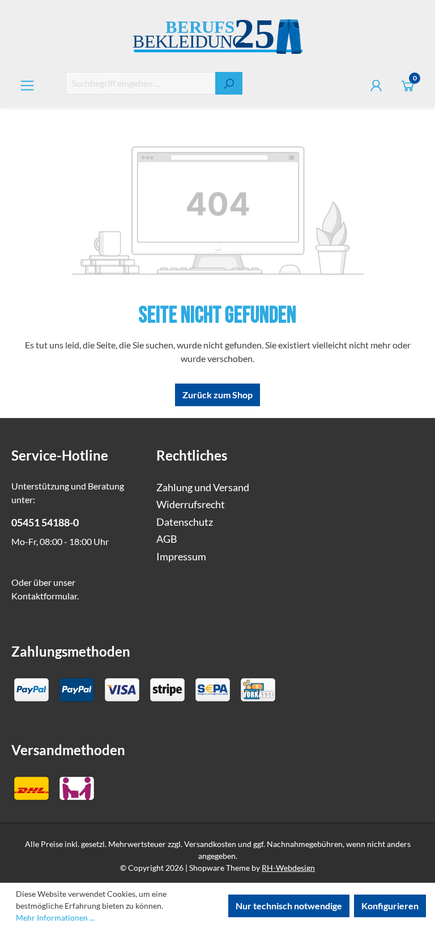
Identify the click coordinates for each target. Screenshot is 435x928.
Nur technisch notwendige (289, 905)
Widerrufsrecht (190, 504)
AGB (166, 539)
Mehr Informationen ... (55, 917)
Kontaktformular (44, 595)
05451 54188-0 (45, 523)
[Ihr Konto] (376, 85)
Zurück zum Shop (217, 394)
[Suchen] (228, 83)
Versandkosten (210, 844)
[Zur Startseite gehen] (217, 38)
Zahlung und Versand (202, 487)
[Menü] (27, 85)
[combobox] (141, 83)
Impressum (181, 557)
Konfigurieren (390, 905)
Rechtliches (191, 455)
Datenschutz (184, 522)
